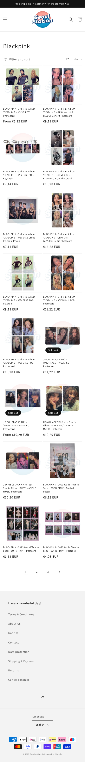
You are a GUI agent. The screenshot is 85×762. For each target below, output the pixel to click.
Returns (13, 670)
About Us (14, 623)
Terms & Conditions (21, 614)
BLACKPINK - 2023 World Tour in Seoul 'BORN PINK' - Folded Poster (61, 488)
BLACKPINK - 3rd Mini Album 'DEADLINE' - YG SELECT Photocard (19, 112)
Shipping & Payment (21, 661)
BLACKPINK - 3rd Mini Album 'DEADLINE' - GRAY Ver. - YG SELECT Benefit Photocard (59, 112)
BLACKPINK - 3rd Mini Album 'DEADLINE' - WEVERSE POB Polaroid (19, 300)
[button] (5, 19)
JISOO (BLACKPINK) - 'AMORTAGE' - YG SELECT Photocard (17, 426)
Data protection (19, 652)
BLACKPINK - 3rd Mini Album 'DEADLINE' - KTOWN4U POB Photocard (59, 300)
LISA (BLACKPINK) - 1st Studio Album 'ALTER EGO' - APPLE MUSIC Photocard (60, 426)
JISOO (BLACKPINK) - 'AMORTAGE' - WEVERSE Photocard (56, 363)
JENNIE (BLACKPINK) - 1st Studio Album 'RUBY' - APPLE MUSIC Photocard (19, 488)
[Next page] (59, 571)
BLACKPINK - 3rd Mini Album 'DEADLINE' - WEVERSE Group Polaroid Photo (19, 237)
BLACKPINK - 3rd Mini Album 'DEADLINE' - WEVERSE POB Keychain (19, 175)
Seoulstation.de (37, 754)
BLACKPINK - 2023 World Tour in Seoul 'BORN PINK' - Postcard (21, 549)
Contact (13, 642)
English (40, 724)
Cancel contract (18, 680)
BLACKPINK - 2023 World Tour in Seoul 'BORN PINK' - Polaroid (61, 549)
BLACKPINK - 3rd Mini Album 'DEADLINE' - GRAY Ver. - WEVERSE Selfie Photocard (59, 237)
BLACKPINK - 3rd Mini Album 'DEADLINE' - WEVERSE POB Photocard (19, 363)
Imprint (13, 633)
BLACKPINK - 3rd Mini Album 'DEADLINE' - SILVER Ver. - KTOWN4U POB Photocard (59, 175)
